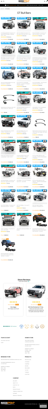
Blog (14, 387)
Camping (27, 363)
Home (3, 8)
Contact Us (16, 385)
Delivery (15, 380)
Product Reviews (17, 395)
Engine (26, 366)
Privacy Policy (16, 389)
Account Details (5, 340)
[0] (46, 1)
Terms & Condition (17, 391)
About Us (15, 383)
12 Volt (26, 370)
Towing (27, 372)
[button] (3, 37)
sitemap (15, 393)
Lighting (27, 374)
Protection (28, 359)
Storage (27, 361)
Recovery (27, 368)
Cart (2, 342)
